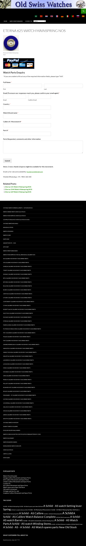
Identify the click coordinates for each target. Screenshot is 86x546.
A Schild (67, 513)
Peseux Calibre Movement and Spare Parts (17, 379)
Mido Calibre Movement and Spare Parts (16, 368)
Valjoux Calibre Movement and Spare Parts (17, 407)
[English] (51, 16)
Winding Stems (8, 227)
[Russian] (78, 16)
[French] (57, 16)
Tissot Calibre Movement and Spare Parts (17, 270)
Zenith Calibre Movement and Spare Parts (17, 418)
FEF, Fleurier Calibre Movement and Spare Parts (19, 333)
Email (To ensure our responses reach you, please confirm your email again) (31, 93)
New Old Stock (8, 450)
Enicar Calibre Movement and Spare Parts (17, 317)
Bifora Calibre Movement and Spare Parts (17, 282)
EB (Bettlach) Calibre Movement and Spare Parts (19, 309)
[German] (62, 16)
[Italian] (67, 16)
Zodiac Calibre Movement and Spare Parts (17, 274)
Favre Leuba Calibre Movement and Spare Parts (19, 325)
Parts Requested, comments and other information (22, 139)
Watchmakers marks (10, 442)
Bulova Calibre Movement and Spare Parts (17, 286)
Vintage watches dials (10, 223)
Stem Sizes (6, 457)
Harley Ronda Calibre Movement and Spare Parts (19, 352)
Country (6, 104)
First (4, 89)
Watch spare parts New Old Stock (14, 212)
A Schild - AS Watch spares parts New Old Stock (31, 506)
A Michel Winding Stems (48, 520)
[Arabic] (36, 16)
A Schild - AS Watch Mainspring (11, 506)
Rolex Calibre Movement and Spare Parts (17, 391)
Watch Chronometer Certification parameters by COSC (22, 434)
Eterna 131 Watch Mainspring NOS (18, 187)
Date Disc (6, 239)
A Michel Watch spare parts (63, 517)
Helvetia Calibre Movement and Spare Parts (18, 356)
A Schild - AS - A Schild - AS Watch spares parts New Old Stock (40, 527)
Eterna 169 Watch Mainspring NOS (18, 192)
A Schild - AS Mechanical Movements (39, 510)
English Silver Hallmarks (11, 430)
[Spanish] (83, 16)
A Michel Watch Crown (76, 524)
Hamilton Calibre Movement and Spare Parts (18, 348)
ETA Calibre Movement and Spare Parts (16, 262)
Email (5, 100)
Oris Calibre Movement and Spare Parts (16, 375)
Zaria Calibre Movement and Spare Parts (16, 415)
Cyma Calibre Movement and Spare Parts (16, 305)
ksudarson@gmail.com (35, 172)
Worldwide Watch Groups (12, 446)
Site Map (6, 247)
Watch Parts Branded (16, 21)
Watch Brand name (10, 113)
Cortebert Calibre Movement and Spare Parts (18, 301)
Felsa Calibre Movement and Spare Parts (16, 336)
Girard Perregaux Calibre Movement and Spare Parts (21, 344)
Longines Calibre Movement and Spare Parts (18, 364)
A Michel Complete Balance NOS (19, 510)
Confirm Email (32, 100)
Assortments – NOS (9, 243)
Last (45, 89)
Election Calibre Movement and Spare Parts (18, 313)
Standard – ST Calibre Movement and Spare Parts (19, 395)
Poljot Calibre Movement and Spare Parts (17, 383)
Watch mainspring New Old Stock (14, 215)
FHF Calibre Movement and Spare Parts (16, 340)
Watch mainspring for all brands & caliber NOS (19, 254)
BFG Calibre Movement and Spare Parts (16, 278)
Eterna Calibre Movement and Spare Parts (17, 321)
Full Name (7, 82)
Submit (7, 161)
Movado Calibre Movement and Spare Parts (18, 372)
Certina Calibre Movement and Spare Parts (17, 294)
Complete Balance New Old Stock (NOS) (16, 219)
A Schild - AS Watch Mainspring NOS (53, 513)
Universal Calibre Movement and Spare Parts (18, 403)
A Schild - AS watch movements (32, 521)
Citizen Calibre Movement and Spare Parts (17, 297)
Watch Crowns (8, 231)
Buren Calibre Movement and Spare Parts (17, 290)
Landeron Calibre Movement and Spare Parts (18, 360)
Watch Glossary (8, 438)
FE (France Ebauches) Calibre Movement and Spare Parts (22, 329)
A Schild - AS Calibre (31, 513)
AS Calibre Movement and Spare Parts (15, 258)
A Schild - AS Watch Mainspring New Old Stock (64, 510)
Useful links (7, 454)
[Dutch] (46, 16)
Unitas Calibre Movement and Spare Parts (17, 399)
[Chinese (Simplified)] (41, 16)
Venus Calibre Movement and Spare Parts (17, 411)
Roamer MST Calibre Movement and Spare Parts (19, 387)
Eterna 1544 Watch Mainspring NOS (18, 189)
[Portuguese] (72, 16)
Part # (6, 130)
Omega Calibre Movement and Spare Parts (17, 266)
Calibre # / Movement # (12, 122)
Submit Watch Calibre (10, 426)
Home (5, 21)
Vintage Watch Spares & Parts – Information (18, 208)
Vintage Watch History (11, 422)
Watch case (7, 235)
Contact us (28, 21)
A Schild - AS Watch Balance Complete (61, 524)
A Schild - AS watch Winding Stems (30, 523)
